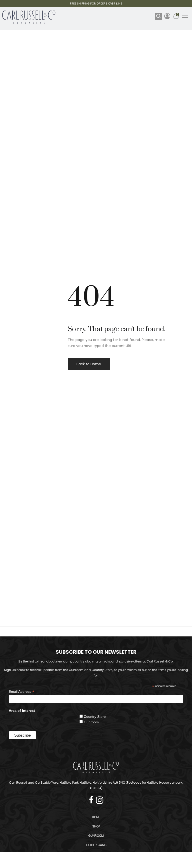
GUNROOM (96, 835)
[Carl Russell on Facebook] (92, 798)
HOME (96, 817)
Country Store (95, 717)
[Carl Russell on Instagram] (99, 798)
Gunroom (91, 722)
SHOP (96, 826)
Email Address (21, 691)
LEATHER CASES (96, 845)
